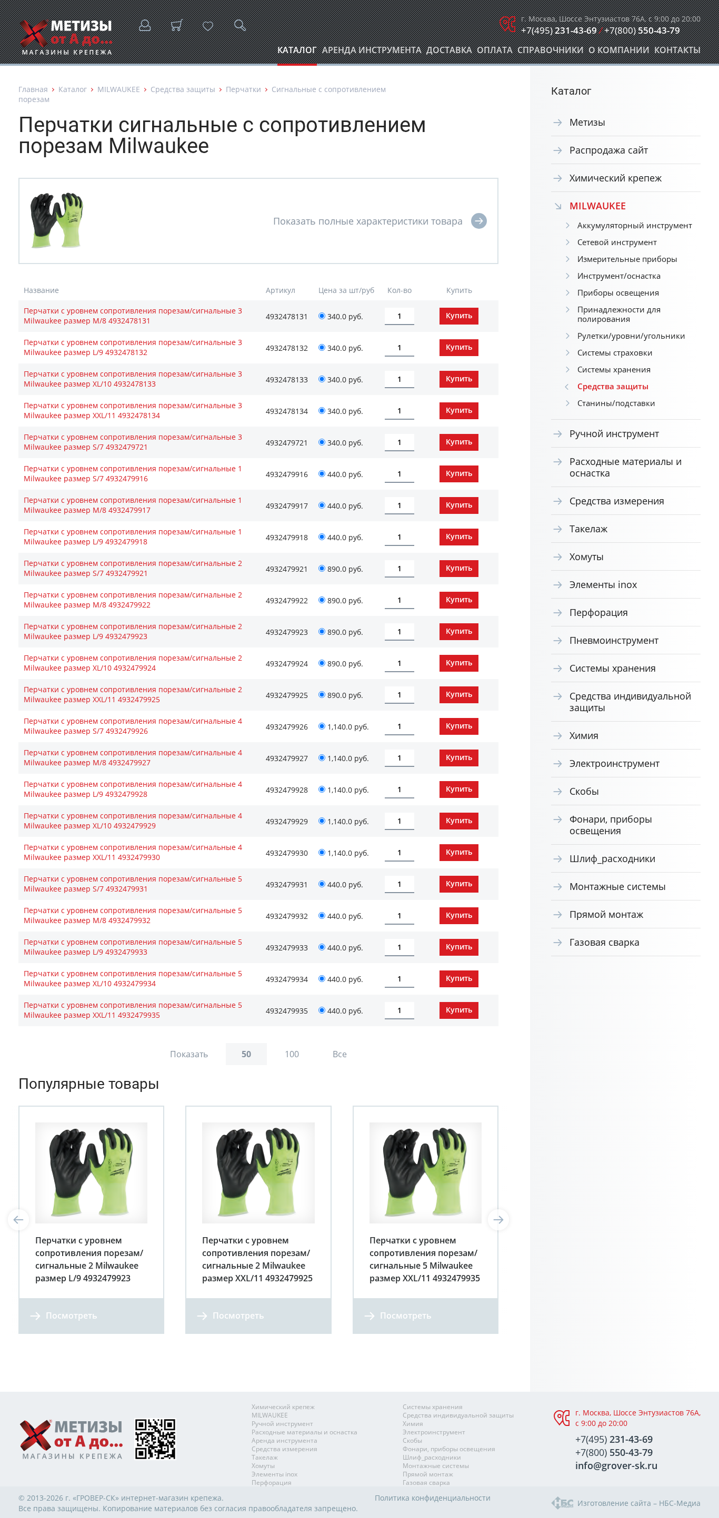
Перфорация (599, 612)
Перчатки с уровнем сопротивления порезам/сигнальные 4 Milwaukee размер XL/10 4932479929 (133, 821)
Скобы (584, 791)
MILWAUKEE (118, 89)
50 (246, 1054)
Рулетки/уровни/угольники (631, 335)
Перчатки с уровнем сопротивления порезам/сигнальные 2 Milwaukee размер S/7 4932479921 (133, 568)
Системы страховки (615, 352)
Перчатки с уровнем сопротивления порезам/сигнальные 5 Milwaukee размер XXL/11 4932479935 (133, 1010)
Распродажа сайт (609, 150)
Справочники (550, 53)
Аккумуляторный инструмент (634, 225)
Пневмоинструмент (614, 640)
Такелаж (588, 528)
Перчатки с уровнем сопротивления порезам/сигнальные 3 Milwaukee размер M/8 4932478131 (133, 316)
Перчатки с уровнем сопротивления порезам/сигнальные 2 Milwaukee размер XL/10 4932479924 (133, 663)
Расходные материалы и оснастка (626, 467)
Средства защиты (183, 89)
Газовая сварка (605, 942)
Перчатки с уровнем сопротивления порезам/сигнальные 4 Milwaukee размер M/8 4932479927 (133, 757)
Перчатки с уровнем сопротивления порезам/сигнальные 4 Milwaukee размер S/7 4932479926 (133, 726)
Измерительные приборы (627, 259)
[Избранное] (207, 26)
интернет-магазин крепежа (171, 1498)
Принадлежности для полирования (619, 314)
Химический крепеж (616, 178)
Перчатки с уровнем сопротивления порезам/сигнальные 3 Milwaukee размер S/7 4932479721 (133, 442)
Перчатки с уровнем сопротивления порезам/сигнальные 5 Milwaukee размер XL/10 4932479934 (133, 978)
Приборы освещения (618, 292)
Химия (584, 735)
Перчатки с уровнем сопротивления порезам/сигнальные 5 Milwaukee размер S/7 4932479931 (133, 884)
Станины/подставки (616, 403)
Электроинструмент (615, 763)
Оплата (495, 53)
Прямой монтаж (606, 914)
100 (292, 1054)
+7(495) (559, 30)
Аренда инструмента (372, 53)
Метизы (587, 122)
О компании (619, 53)
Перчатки (243, 89)
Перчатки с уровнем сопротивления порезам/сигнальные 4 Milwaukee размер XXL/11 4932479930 (133, 852)
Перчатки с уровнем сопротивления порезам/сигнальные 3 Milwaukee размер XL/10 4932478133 (133, 379)
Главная (33, 89)
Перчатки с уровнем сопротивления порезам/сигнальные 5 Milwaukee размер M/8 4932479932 (133, 915)
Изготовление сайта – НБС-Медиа (639, 1503)
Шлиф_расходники (612, 858)
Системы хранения (614, 369)
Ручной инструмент (614, 433)
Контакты (677, 53)
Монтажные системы (618, 886)
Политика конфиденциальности (433, 1498)
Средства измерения (617, 501)
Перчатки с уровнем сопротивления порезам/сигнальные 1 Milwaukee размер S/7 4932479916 (133, 473)
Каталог (297, 53)
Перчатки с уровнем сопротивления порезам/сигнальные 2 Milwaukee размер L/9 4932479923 (133, 631)
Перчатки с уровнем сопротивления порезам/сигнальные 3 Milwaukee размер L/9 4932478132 (133, 347)
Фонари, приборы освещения (611, 824)
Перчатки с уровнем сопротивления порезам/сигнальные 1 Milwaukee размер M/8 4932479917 (133, 505)
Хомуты (587, 556)
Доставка (449, 53)
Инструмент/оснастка (619, 275)
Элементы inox (603, 584)
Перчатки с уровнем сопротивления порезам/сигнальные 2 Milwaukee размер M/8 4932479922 (133, 600)
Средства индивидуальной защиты (630, 701)
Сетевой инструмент (617, 242)
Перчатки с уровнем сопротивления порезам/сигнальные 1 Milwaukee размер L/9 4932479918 (133, 537)
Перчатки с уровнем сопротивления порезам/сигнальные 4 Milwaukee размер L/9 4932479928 (133, 789)
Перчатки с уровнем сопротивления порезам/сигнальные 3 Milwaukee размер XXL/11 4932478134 (133, 410)
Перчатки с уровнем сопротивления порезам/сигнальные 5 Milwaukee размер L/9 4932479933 (133, 947)
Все (340, 1054)
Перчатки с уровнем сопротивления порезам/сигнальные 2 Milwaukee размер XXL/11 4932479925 (133, 694)
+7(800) (642, 30)
